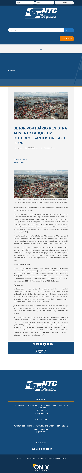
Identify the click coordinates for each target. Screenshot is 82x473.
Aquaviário (39, 148)
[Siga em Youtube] (44, 344)
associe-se (67, 38)
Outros (53, 148)
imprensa (19, 148)
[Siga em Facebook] (41, 344)
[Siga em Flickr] (48, 344)
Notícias (11, 70)
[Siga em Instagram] (34, 344)
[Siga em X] (37, 344)
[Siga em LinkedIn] (51, 344)
